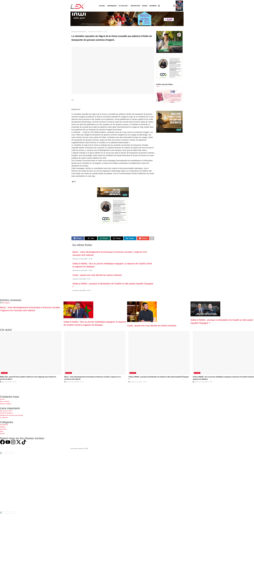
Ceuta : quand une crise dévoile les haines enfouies (97, 275)
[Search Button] (159, 5)
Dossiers (152, 6)
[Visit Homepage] (77, 6)
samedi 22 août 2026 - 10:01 (138, 382)
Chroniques (111, 6)
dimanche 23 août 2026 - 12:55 (203, 382)
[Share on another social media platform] (152, 238)
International (81, 31)
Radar (144, 6)
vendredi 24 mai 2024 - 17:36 (97, 31)
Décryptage (135, 6)
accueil (73, 31)
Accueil (102, 6)
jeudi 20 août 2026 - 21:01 (8, 382)
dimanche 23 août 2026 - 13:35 (74, 382)
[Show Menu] (174, 5)
